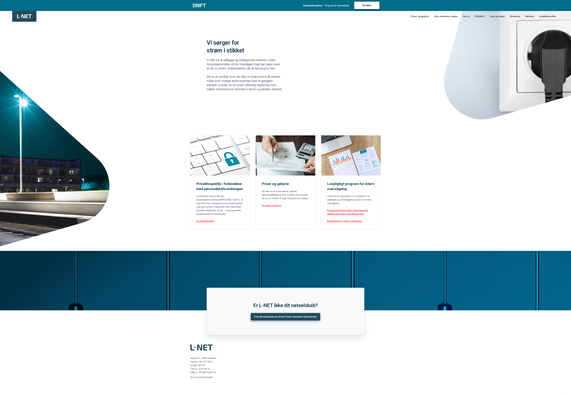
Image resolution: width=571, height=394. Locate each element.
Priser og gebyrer (420, 16)
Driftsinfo (480, 16)
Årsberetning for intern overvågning (344, 221)
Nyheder (529, 16)
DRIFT (199, 5)
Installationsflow (547, 16)
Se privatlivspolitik (205, 221)
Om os (466, 16)
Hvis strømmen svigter (446, 16)
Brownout (515, 16)
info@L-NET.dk (197, 365)
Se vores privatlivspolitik (201, 377)
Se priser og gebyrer (271, 205)
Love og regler (497, 16)
